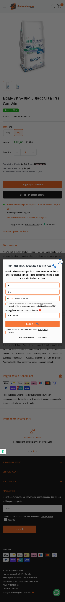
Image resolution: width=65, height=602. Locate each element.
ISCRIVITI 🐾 (32, 324)
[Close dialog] (60, 261)
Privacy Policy (43, 329)
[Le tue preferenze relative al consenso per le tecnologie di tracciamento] (3, 451)
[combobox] (10, 298)
